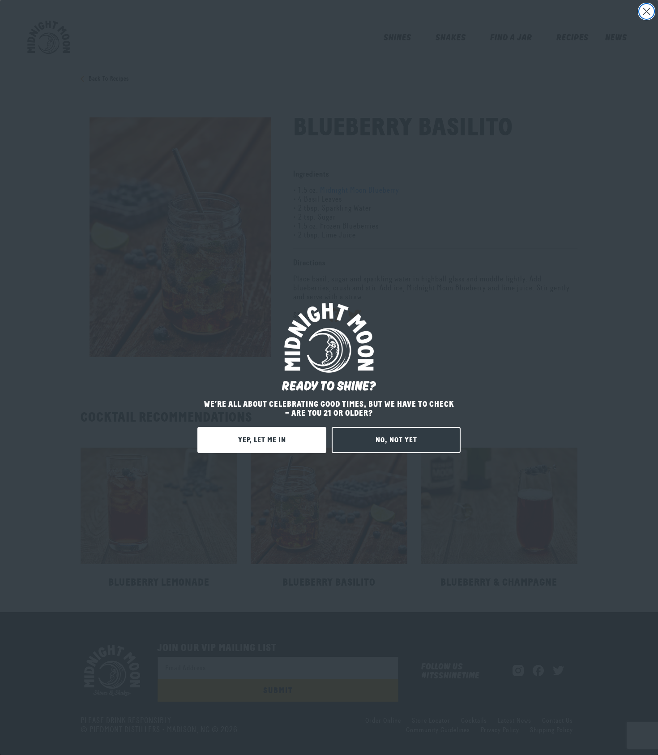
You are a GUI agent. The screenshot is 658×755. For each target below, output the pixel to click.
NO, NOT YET (396, 440)
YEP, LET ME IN (262, 440)
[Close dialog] (646, 11)
